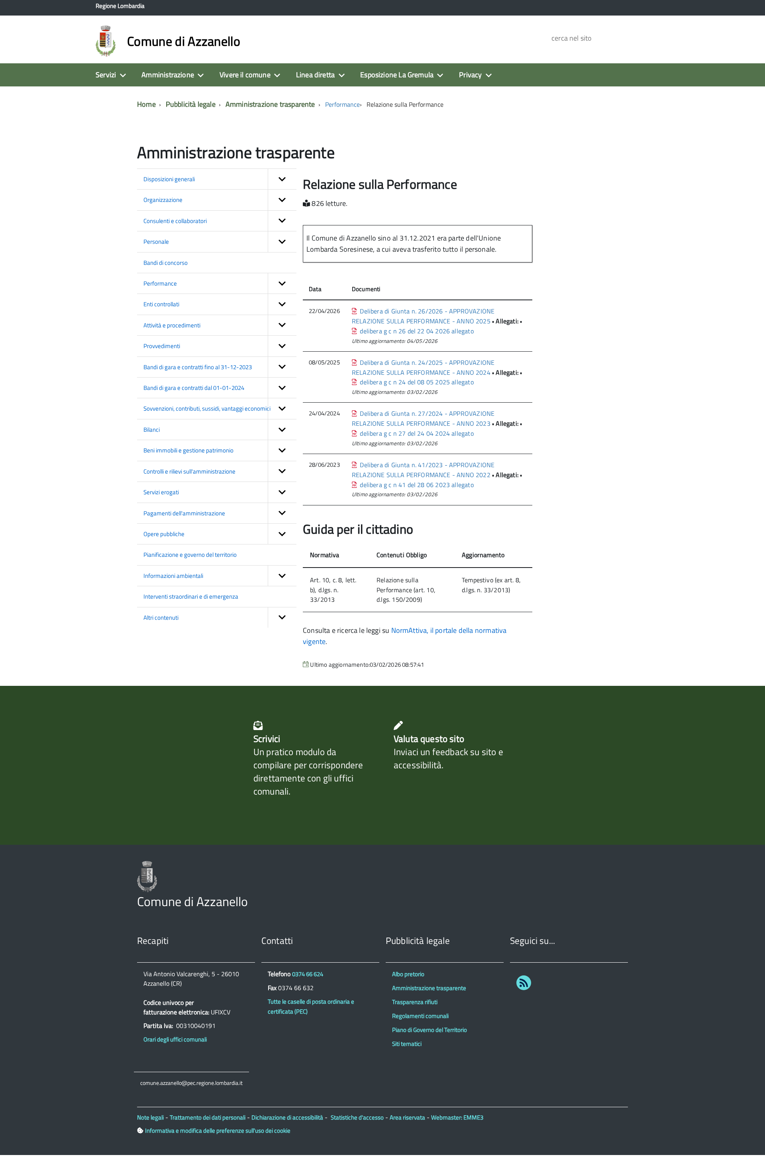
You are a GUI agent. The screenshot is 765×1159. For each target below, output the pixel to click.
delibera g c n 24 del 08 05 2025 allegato (415, 382)
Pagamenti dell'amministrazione (184, 513)
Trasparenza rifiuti (414, 1001)
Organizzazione (162, 199)
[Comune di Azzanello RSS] (523, 984)
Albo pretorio (408, 974)
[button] (282, 179)
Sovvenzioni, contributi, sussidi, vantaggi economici (207, 408)
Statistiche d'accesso (357, 1117)
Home (146, 104)
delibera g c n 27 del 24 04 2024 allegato (415, 433)
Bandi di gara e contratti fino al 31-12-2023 (197, 367)
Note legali (150, 1117)
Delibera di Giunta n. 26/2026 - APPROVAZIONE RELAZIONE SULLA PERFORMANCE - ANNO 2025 (423, 316)
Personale (156, 241)
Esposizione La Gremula (397, 74)
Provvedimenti (161, 345)
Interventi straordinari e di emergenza (190, 596)
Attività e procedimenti (171, 325)
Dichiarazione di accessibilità (287, 1117)
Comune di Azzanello (183, 41)
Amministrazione (167, 74)
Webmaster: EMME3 (457, 1117)
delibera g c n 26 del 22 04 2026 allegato (415, 331)
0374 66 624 (307, 974)
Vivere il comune (245, 74)
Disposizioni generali (169, 179)
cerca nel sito (570, 38)
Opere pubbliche (163, 533)
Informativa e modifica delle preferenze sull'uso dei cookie (217, 1130)
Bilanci (151, 429)
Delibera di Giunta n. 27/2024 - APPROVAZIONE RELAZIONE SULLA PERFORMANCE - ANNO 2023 (423, 418)
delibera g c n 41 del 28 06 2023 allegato (415, 484)
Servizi (106, 74)
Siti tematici (407, 1043)
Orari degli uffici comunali (175, 1039)
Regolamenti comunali (420, 1015)
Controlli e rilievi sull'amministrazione (189, 471)
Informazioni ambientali (173, 575)
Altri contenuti (160, 617)
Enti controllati (161, 304)
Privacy (470, 74)
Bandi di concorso (165, 262)
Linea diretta (315, 74)
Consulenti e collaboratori (175, 220)
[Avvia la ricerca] (642, 38)
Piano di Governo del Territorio (429, 1029)
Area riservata (407, 1117)
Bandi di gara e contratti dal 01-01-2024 (193, 387)
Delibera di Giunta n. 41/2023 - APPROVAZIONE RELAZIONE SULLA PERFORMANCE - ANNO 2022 (423, 470)
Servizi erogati (161, 492)
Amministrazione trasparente (270, 104)
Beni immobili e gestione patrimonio (188, 450)
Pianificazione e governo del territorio (190, 554)
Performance (342, 104)
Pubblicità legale (191, 104)
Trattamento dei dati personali (207, 1117)
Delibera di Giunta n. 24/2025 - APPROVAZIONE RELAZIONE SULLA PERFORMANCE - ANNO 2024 (423, 367)
